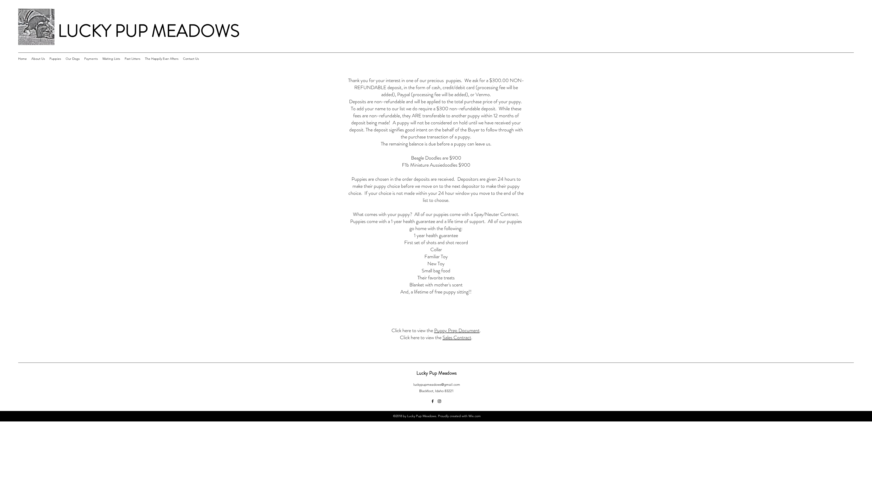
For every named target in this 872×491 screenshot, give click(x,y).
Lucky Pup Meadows (436, 372)
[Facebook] (432, 401)
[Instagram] (439, 401)
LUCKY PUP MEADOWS (149, 30)
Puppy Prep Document (457, 330)
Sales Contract (457, 337)
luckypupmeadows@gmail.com (436, 384)
